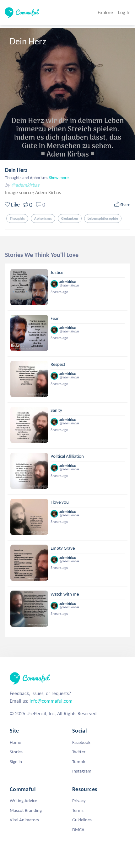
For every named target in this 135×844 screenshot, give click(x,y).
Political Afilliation (67, 456)
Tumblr (78, 761)
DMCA (78, 829)
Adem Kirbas (48, 192)
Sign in (16, 761)
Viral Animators (24, 820)
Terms (78, 810)
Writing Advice (23, 800)
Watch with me (65, 594)
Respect (58, 364)
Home (15, 742)
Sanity (56, 410)
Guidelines (82, 820)
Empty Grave (63, 548)
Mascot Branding (26, 810)
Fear (55, 318)
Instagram (81, 771)
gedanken (69, 218)
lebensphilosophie (103, 218)
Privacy (79, 800)
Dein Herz (16, 170)
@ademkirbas (25, 185)
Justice (57, 272)
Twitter (78, 752)
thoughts (17, 218)
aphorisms (43, 218)
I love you (60, 502)
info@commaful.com (51, 701)
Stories (16, 752)
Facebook (81, 742)
